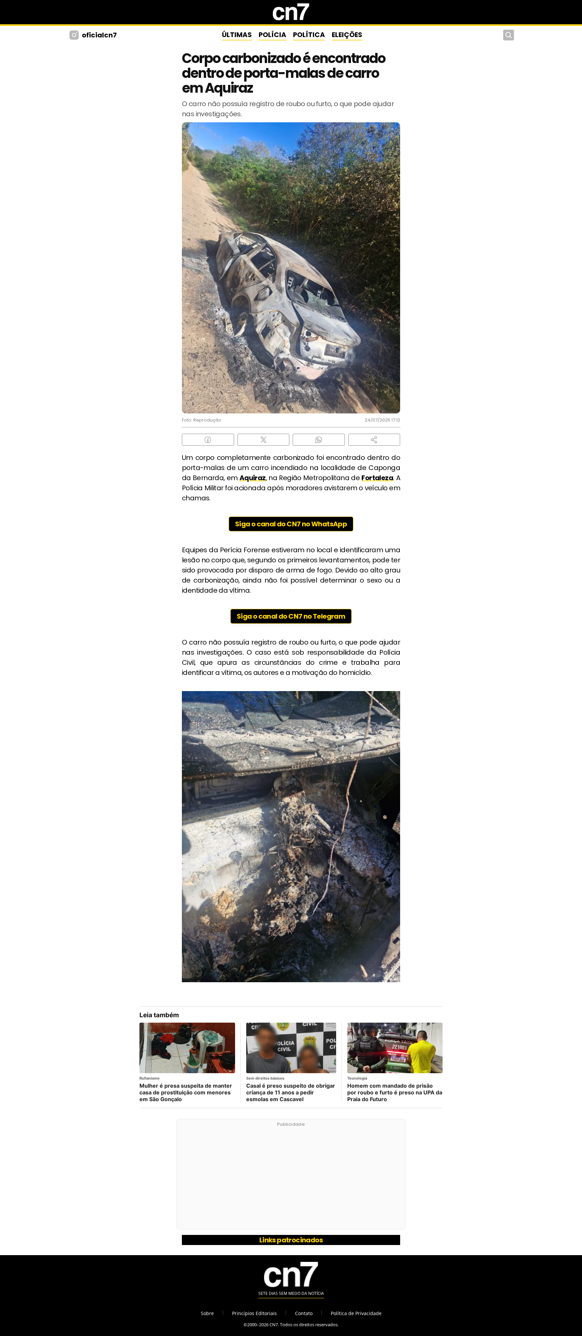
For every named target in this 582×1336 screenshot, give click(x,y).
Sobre (207, 1313)
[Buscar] (508, 35)
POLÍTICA (309, 34)
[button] (374, 440)
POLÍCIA (272, 34)
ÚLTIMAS (237, 34)
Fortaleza (377, 478)
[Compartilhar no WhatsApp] (319, 440)
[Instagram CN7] (75, 35)
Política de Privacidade (356, 1313)
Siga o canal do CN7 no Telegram (291, 616)
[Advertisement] (291, 1178)
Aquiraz (252, 478)
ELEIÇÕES (347, 34)
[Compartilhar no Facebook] (208, 440)
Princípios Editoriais (254, 1313)
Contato (304, 1313)
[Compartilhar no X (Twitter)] (263, 440)
